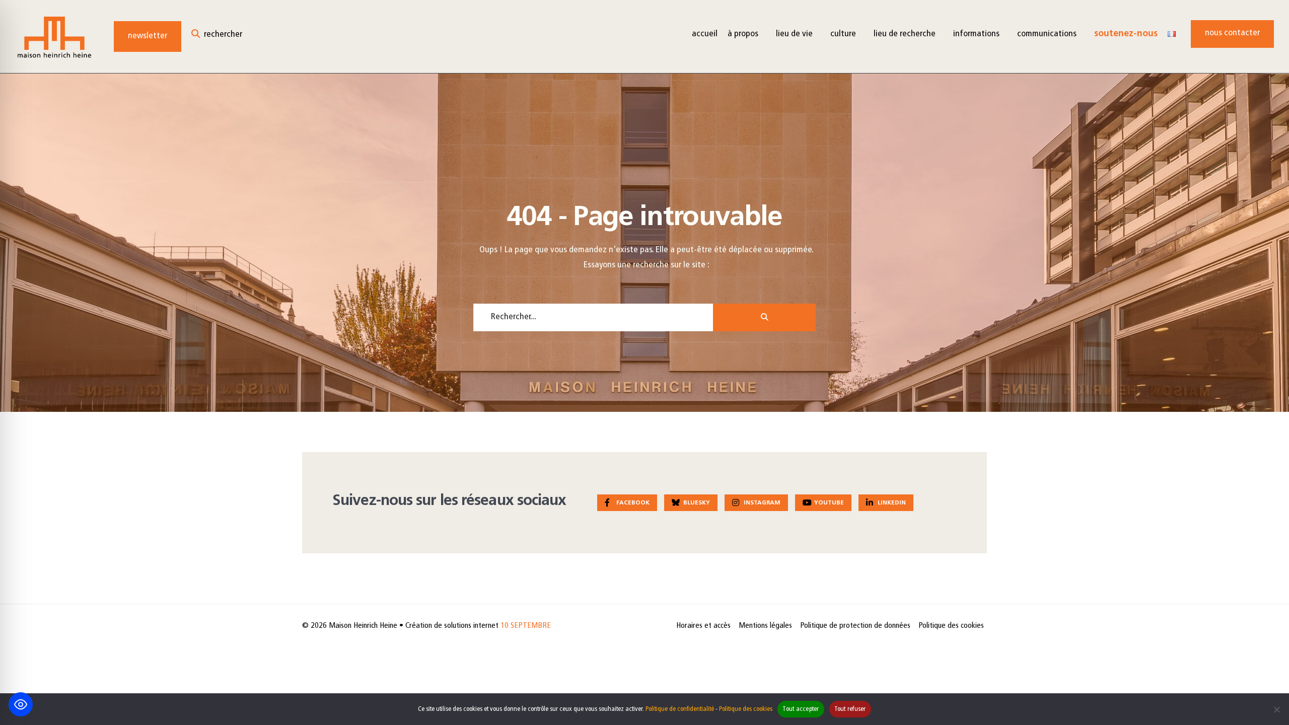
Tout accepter (800, 709)
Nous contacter (1232, 33)
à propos (743, 34)
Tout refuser (850, 709)
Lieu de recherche (905, 34)
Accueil (705, 34)
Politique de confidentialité (680, 709)
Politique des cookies (951, 626)
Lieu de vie (794, 34)
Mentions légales (765, 626)
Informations (976, 34)
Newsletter (147, 36)
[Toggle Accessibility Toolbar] (21, 704)
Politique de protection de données (855, 626)
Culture (843, 34)
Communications (1047, 34)
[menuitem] (747, 34)
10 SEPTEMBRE (525, 626)
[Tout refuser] (1276, 709)
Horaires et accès (703, 626)
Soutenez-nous (1126, 34)
